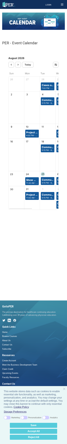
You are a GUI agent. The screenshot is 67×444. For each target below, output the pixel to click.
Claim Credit (7, 369)
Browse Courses (9, 336)
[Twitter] (3, 320)
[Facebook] (14, 320)
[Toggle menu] (62, 4)
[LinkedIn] (9, 320)
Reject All (33, 437)
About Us (6, 340)
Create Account (9, 360)
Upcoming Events (10, 373)
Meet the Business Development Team (19, 365)
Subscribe (6, 349)
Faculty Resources (10, 377)
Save (33, 425)
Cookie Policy (21, 407)
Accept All (34, 431)
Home (4, 332)
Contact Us (7, 345)
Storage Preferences (15, 411)
